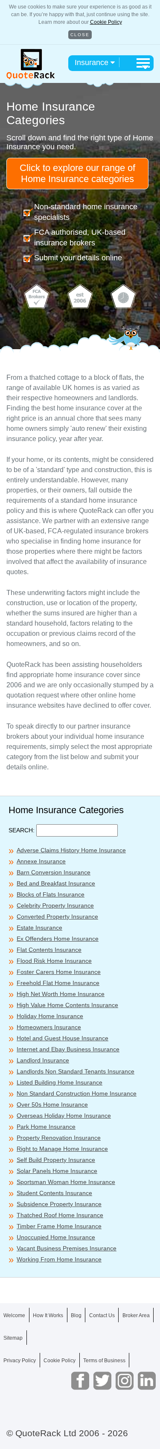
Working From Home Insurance (59, 1259)
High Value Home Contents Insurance (67, 1005)
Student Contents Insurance (54, 1193)
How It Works (48, 1315)
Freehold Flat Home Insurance (58, 982)
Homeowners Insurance (49, 1027)
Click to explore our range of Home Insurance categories (77, 173)
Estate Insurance (39, 927)
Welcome (14, 1315)
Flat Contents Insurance (49, 949)
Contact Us (102, 1315)
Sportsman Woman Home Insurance (66, 1182)
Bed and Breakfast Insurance (56, 883)
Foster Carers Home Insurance (59, 971)
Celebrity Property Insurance (55, 905)
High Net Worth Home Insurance (61, 994)
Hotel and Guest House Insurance (62, 1038)
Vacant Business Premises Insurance (66, 1248)
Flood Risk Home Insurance (54, 960)
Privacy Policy (19, 1361)
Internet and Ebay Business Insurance (68, 1049)
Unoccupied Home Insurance (56, 1237)
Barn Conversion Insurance (53, 872)
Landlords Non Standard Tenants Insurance (75, 1071)
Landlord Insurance (43, 1060)
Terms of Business (104, 1361)
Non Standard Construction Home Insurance (77, 1093)
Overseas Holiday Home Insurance (64, 1115)
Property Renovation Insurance (59, 1137)
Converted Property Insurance (57, 916)
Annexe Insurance (41, 861)
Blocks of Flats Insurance (50, 894)
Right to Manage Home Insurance (62, 1148)
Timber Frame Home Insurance (59, 1226)
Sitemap (13, 1338)
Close (80, 34)
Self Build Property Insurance (56, 1159)
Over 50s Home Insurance (52, 1104)
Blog (76, 1315)
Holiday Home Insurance (50, 1016)
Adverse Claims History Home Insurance (71, 850)
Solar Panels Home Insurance (57, 1170)
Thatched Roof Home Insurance (60, 1215)
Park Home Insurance (46, 1126)
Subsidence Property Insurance (59, 1204)
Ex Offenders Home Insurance (58, 938)
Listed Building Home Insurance (59, 1082)
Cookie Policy (106, 22)
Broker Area (136, 1315)
